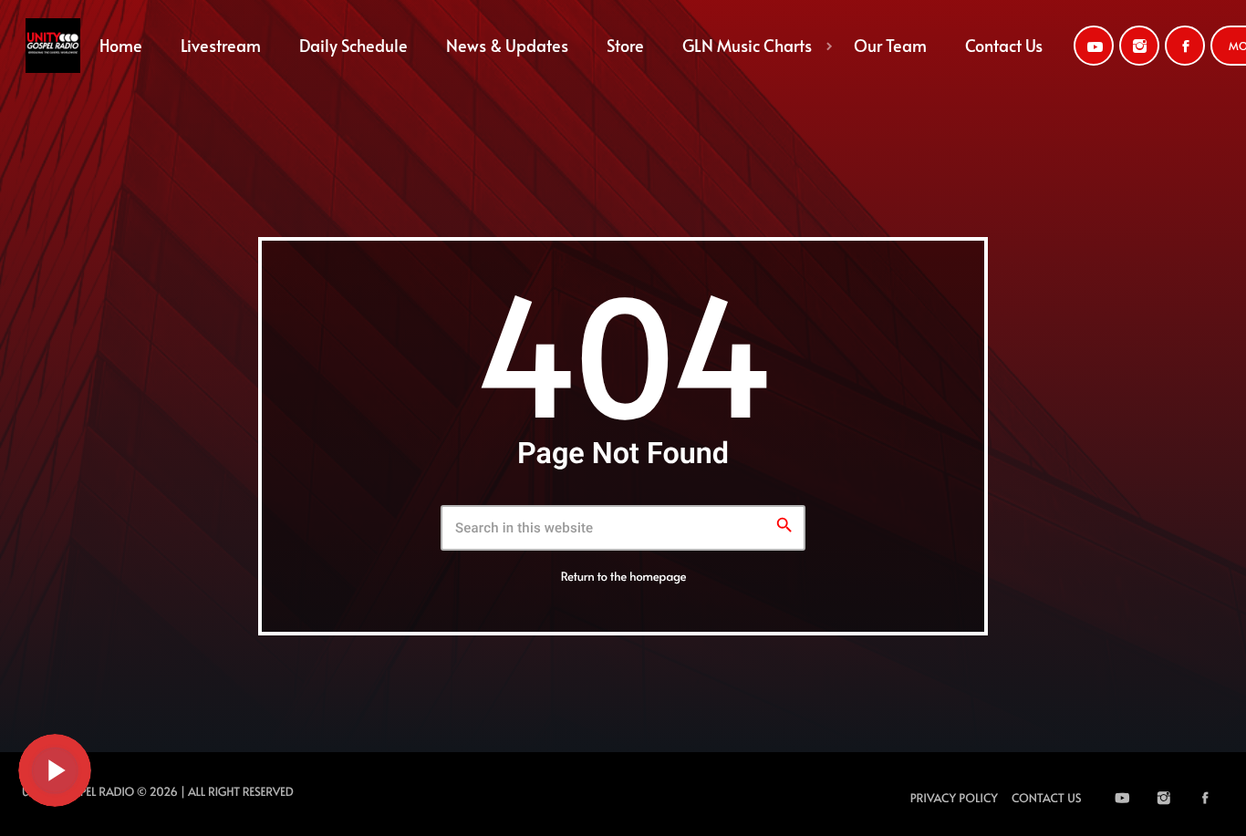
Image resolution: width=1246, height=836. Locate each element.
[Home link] (53, 45)
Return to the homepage (624, 575)
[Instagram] (1139, 46)
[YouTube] (1094, 46)
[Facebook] (1185, 46)
